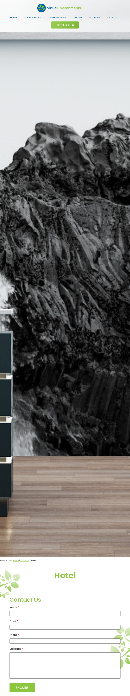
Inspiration (58, 17)
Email (14, 621)
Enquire (22, 687)
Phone (14, 635)
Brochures (62, 25)
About (96, 17)
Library (77, 17)
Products (34, 17)
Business (24, 560)
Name (14, 607)
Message (16, 649)
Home (13, 17)
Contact (113, 17)
